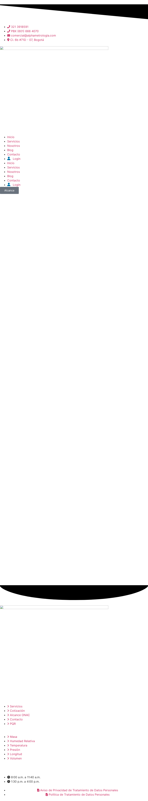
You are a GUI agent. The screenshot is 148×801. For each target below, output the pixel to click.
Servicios (13, 141)
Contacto (13, 154)
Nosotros (13, 145)
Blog (10, 150)
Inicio (10, 137)
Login (16, 158)
